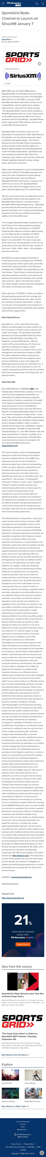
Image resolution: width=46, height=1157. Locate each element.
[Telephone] (37, 3)
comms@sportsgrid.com (21, 877)
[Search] (43, 3)
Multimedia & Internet (32, 1101)
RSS (38, 1147)
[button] (23, 57)
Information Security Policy (15, 1147)
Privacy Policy (29, 1144)
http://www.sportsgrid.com (13, 898)
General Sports (30, 1083)
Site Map (31, 1147)
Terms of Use (16, 1144)
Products (23, 1124)
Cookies (23, 1150)
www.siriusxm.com (10, 445)
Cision (27, 1153)
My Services (22, 1129)
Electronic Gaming (8, 1101)
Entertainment (7, 1083)
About (23, 1127)
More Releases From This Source (14, 1055)
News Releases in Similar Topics (14, 1106)
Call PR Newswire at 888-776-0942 (23, 1135)
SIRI (31, 388)
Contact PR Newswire (23, 1122)
